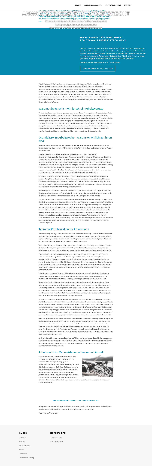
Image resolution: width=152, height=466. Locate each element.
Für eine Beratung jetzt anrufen (98, 68)
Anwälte (22, 441)
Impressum (23, 454)
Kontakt (21, 449)
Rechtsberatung (24, 445)
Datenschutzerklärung (26, 458)
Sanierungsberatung (56, 441)
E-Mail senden (115, 62)
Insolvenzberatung (56, 437)
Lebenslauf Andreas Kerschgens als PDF (94, 62)
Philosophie (23, 437)
